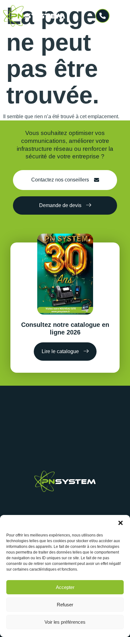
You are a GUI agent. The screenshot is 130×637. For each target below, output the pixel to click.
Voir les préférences (65, 622)
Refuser (65, 604)
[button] (120, 523)
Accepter (65, 587)
